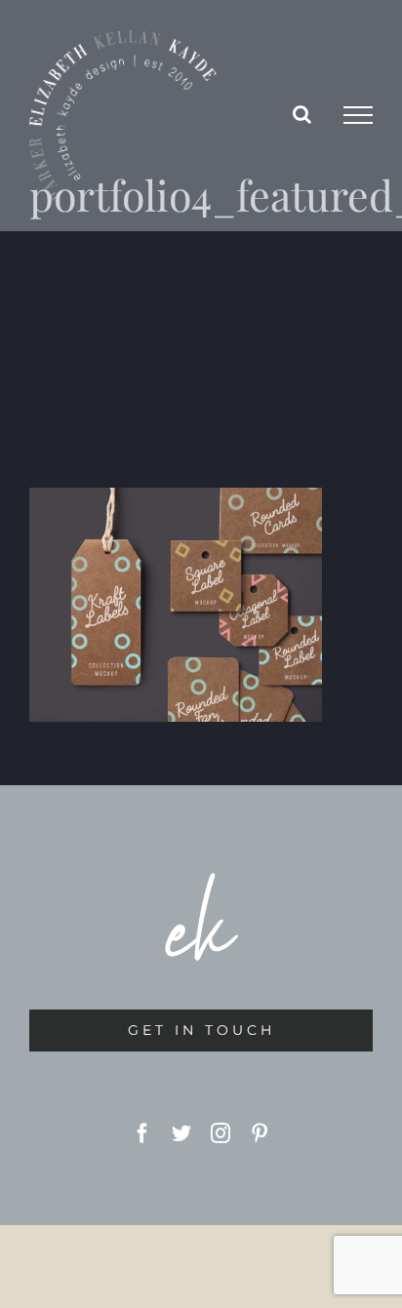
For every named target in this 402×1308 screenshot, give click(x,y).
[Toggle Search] (302, 114)
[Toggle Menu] (358, 115)
